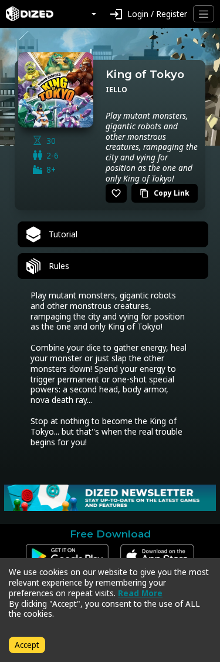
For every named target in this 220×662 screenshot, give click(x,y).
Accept (27, 644)
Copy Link (164, 193)
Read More (140, 593)
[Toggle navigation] (203, 13)
